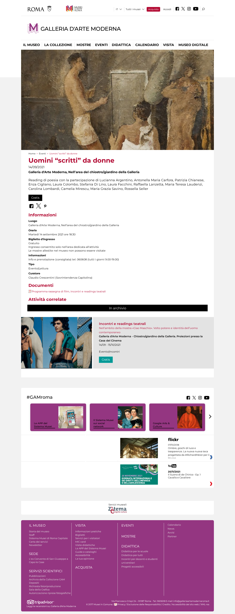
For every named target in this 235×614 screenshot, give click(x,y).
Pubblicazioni (37, 575)
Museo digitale (193, 45)
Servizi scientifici (45, 571)
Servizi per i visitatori (87, 538)
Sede (33, 553)
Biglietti (80, 534)
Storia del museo (39, 531)
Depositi (34, 582)
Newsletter (35, 545)
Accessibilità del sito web (185, 604)
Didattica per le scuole (134, 551)
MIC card (80, 541)
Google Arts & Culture (161, 425)
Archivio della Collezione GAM (47, 579)
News (171, 528)
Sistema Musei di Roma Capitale (48, 538)
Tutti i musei (133, 9)
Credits (166, 604)
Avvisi (171, 532)
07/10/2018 (188, 452)
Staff (31, 534)
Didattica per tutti (132, 555)
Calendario (147, 45)
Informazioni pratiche (88, 531)
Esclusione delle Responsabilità (144, 604)
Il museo (31, 45)
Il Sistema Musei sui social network (103, 423)
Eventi (101, 45)
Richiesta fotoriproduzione (45, 586)
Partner (172, 536)
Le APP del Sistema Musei (43, 425)
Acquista (153, 9)
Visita (168, 45)
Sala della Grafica (39, 589)
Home (31, 153)
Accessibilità (82, 555)
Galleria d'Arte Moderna (81, 28)
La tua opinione (84, 558)
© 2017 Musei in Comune (99, 604)
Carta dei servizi (38, 541)
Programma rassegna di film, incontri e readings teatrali (69, 291)
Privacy (121, 604)
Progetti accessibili (132, 566)
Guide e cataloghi (86, 551)
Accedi (167, 9)
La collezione (58, 45)
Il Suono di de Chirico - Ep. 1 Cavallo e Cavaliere (184, 476)
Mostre (84, 45)
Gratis (35, 197)
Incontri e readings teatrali (122, 324)
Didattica (121, 45)
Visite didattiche (85, 545)
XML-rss (205, 604)
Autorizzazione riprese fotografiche (50, 593)
